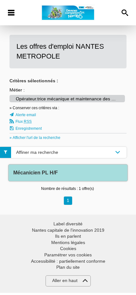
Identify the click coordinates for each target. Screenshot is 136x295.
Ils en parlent (68, 236)
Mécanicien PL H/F (35, 172)
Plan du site (68, 267)
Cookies (68, 248)
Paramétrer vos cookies (68, 254)
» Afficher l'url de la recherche (34, 137)
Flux (23, 121)
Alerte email (25, 115)
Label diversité (68, 223)
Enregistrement (28, 128)
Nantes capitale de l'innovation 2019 (68, 230)
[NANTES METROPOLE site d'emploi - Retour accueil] (68, 13)
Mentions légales (68, 242)
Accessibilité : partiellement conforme (68, 261)
